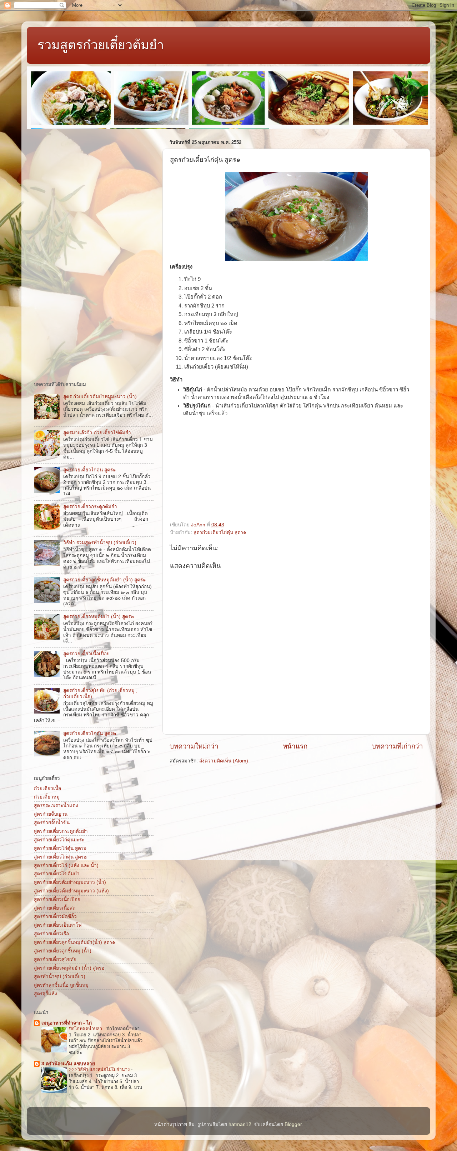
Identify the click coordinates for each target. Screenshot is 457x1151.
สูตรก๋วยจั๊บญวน (50, 814)
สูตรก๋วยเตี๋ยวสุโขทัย (55, 959)
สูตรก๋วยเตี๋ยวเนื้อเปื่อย (86, 653)
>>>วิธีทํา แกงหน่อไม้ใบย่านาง (100, 1069)
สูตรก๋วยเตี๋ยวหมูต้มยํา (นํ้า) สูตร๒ (69, 968)
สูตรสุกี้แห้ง (45, 993)
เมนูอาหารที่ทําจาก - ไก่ (66, 1023)
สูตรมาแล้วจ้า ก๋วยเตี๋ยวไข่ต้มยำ (97, 432)
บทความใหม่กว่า (194, 746)
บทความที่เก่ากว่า (397, 746)
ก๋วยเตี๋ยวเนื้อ (47, 788)
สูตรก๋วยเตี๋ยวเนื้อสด (55, 908)
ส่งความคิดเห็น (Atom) (223, 761)
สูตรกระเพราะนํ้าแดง (56, 805)
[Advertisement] (223, 471)
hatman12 (239, 1124)
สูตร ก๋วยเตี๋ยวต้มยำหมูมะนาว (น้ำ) (100, 396)
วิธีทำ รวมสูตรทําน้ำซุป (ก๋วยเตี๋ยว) (99, 542)
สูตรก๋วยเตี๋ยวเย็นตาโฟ (58, 925)
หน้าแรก (295, 746)
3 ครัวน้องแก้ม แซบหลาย (68, 1063)
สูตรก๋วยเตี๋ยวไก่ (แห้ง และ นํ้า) (66, 865)
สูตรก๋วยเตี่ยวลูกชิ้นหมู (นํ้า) (62, 951)
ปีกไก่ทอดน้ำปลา (86, 1028)
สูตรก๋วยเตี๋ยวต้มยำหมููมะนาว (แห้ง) (71, 891)
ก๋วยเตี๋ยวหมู (47, 797)
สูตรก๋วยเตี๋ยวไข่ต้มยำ (57, 873)
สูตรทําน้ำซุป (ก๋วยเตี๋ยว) (59, 976)
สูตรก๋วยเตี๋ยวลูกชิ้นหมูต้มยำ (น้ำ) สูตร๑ (104, 579)
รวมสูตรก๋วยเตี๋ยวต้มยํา (100, 44)
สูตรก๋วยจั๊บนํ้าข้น (52, 822)
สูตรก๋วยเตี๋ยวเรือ (51, 933)
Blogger (293, 1124)
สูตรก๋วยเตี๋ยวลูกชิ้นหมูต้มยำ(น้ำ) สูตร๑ (74, 942)
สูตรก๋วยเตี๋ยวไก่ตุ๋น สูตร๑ (220, 532)
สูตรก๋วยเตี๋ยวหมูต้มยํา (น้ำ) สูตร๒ (98, 616)
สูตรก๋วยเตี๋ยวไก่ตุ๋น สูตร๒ (89, 733)
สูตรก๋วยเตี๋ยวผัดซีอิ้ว (55, 916)
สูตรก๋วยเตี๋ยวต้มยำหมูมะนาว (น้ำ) (70, 882)
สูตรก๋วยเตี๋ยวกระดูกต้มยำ (90, 506)
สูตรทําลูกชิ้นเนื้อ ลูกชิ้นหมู (61, 985)
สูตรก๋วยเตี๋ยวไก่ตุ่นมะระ (59, 839)
